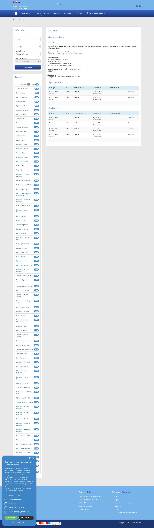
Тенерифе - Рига (21, 354)
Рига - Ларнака (21, 216)
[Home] (88, 4)
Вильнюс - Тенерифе (23, 362)
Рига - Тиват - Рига (22, 252)
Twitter (137, 6)
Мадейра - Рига (21, 326)
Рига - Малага (20, 316)
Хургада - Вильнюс (22, 383)
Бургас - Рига (20, 220)
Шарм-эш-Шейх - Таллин (24, 398)
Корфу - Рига (20, 140)
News (79, 13)
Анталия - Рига (21, 101)
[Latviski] (14, 2)
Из (15, 36)
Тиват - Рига (20, 170)
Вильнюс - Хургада (22, 311)
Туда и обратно (20, 51)
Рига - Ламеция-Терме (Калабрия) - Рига (23, 194)
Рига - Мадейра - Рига (23, 444)
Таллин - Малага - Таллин (24, 402)
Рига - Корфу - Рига (22, 341)
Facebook (140, 6)
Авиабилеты (16, 13)
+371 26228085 (83, 509)
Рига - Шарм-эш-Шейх (23, 185)
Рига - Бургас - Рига (22, 244)
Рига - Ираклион (21, 97)
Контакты (68, 13)
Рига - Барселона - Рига (24, 265)
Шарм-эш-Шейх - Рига (23, 180)
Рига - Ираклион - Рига (23, 307)
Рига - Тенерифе (21, 358)
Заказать (51, 94)
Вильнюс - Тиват (21, 144)
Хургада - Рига (21, 261)
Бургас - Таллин (21, 248)
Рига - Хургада (21, 233)
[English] (19, 2)
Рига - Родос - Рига (22, 189)
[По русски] (16, 2)
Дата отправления (21, 58)
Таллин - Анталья (22, 127)
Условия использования (122, 503)
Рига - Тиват (20, 166)
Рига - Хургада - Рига (23, 367)
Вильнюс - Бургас (22, 149)
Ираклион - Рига (21, 131)
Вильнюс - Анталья (22, 123)
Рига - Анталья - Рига (23, 206)
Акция (46, 13)
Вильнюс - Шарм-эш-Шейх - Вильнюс (23, 321)
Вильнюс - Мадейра (23, 419)
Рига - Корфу (20, 257)
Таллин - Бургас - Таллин (24, 286)
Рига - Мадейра (21, 330)
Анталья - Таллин (22, 119)
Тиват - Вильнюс (21, 89)
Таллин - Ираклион (22, 225)
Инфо (56, 13)
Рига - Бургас (20, 93)
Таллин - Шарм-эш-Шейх (24, 349)
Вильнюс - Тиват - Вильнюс (22, 211)
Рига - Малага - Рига (23, 436)
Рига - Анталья (21, 114)
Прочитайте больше (16, 490)
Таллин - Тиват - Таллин (24, 276)
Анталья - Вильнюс (22, 110)
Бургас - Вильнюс (22, 229)
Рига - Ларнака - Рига (23, 345)
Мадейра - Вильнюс (23, 453)
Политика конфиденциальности (125, 512)
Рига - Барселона (22, 161)
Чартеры (26, 13)
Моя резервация (96, 13)
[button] (19, 522)
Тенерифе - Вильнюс (23, 387)
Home (15, 20)
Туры (36, 13)
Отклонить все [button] (26, 518)
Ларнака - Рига (21, 136)
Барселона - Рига (22, 157)
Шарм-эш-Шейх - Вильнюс (22, 372)
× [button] (33, 458)
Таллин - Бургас (21, 153)
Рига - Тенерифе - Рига (23, 448)
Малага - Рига (20, 440)
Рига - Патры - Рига (22, 290)
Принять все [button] (11, 518)
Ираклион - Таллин (22, 106)
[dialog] (19, 491)
